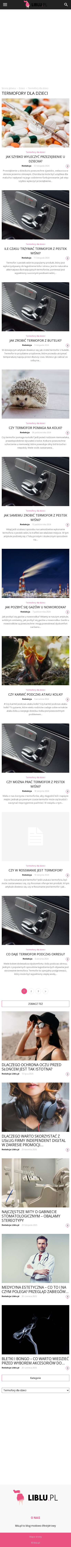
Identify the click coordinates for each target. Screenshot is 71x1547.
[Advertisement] (35, 46)
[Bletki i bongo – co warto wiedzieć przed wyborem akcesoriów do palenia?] (35, 1329)
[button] (66, 4)
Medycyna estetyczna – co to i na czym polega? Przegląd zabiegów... (35, 1289)
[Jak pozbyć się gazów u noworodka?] (35, 573)
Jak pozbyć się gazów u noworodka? (35, 607)
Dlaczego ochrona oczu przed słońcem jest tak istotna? (31, 1067)
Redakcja (26, 165)
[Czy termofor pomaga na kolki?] (35, 394)
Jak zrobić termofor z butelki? (35, 340)
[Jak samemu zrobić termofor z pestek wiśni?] (35, 481)
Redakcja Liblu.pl (10, 1073)
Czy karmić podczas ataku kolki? (35, 694)
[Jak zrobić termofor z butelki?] (35, 306)
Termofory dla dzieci (35, 152)
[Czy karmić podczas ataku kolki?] (35, 660)
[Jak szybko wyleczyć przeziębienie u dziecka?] (35, 122)
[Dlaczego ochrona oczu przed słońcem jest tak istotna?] (35, 1035)
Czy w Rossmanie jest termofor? (36, 870)
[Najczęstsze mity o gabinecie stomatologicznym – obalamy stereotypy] (35, 1182)
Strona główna (9, 88)
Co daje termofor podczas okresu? (35, 954)
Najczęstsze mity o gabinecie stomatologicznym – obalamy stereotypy (31, 1216)
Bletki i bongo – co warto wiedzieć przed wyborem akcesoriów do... (35, 1360)
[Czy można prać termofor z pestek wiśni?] (35, 748)
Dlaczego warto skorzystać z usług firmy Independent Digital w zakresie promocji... (34, 1140)
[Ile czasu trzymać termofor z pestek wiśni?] (35, 214)
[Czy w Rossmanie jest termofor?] (35, 836)
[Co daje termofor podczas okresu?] (35, 920)
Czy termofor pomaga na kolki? (35, 428)
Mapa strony (35, 1536)
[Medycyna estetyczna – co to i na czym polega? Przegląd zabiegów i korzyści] (35, 1258)
